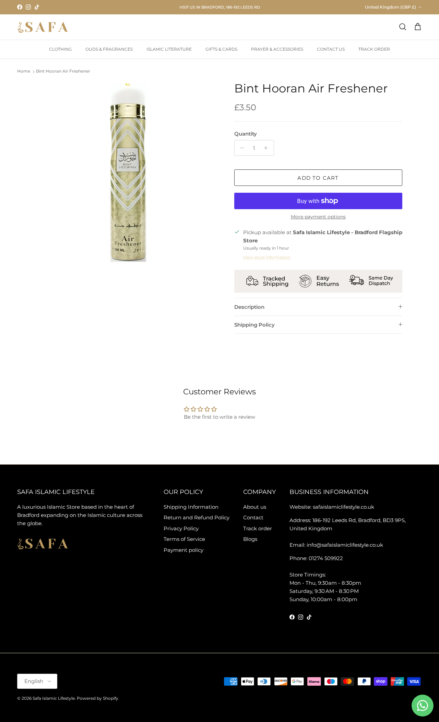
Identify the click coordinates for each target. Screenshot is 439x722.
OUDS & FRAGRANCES (109, 49)
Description (249, 307)
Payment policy (183, 550)
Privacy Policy (181, 528)
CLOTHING (60, 49)
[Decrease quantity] (241, 147)
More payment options (318, 217)
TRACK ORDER (374, 49)
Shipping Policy (254, 324)
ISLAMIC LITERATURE (169, 49)
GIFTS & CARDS (221, 49)
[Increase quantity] (268, 147)
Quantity (245, 133)
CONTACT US (331, 49)
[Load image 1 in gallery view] (128, 172)
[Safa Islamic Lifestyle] (43, 27)
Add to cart (318, 178)
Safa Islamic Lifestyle (54, 698)
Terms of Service (184, 539)
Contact (253, 517)
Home (23, 71)
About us (254, 507)
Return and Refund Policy (196, 517)
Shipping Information (191, 507)
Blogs (250, 539)
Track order (257, 528)
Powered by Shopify (97, 698)
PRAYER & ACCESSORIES (277, 49)
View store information (266, 257)
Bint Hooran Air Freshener (63, 71)
